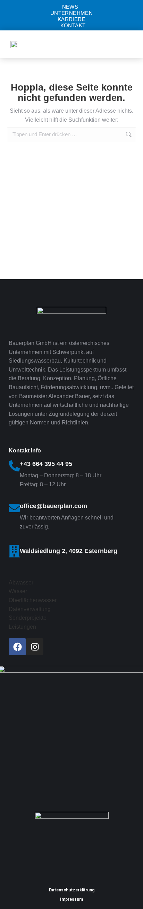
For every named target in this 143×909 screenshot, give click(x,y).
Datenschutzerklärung (71, 890)
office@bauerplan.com (53, 506)
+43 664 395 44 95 (46, 463)
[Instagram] (34, 646)
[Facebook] (17, 646)
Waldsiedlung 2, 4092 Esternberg (68, 550)
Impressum (71, 899)
